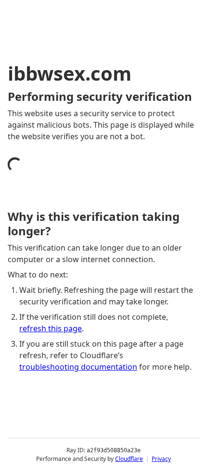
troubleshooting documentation (78, 367)
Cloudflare (129, 459)
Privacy (161, 459)
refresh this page (50, 328)
